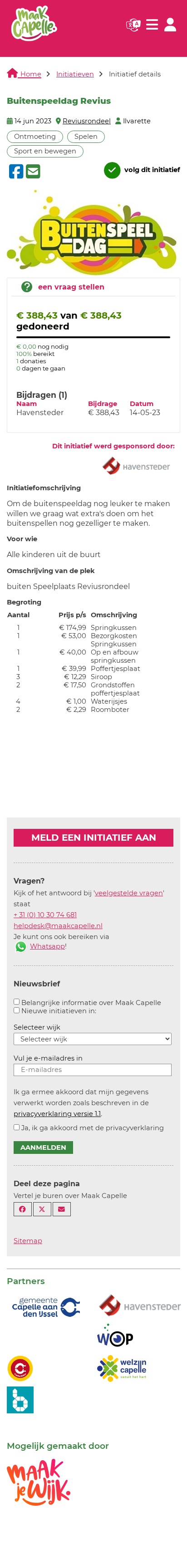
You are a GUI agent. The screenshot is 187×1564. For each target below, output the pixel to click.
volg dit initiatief (151, 170)
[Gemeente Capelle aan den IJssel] (45, 1306)
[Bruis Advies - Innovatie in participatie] (20, 1399)
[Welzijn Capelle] (121, 1367)
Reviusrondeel (87, 121)
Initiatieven (75, 74)
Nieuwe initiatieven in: (58, 1011)
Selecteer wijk (37, 1027)
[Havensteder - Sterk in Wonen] (139, 1306)
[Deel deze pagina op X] (42, 1209)
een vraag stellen (71, 287)
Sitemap (28, 1241)
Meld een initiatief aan (93, 837)
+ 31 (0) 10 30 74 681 (45, 915)
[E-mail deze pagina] (62, 1209)
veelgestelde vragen (129, 893)
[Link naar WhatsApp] (21, 946)
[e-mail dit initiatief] (32, 172)
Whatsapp (47, 946)
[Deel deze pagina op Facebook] (23, 1209)
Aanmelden (43, 1147)
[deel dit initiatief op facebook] (15, 171)
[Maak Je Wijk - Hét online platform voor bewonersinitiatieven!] (38, 1481)
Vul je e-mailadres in (48, 1058)
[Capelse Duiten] (20, 1367)
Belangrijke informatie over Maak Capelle (91, 1003)
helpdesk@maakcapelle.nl (58, 926)
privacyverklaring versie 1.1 (57, 1114)
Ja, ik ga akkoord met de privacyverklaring (92, 1128)
